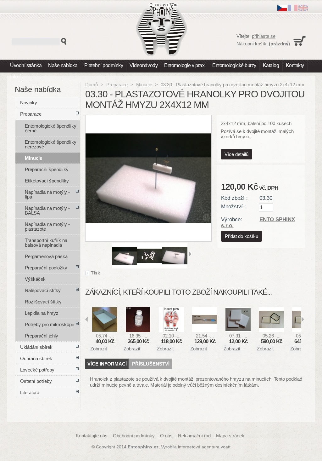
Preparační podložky (46, 267)
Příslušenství (150, 363)
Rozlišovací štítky (43, 301)
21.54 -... (205, 335)
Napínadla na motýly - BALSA (47, 210)
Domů (91, 84)
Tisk (95, 273)
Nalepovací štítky (43, 290)
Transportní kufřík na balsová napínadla (46, 243)
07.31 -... (238, 335)
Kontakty (295, 65)
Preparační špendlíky (47, 169)
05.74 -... (105, 335)
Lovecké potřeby (37, 369)
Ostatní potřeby (36, 381)
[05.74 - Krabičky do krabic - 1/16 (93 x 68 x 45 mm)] (104, 330)
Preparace (117, 84)
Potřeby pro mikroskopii (49, 324)
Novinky (28, 102)
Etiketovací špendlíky (47, 180)
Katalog (271, 65)
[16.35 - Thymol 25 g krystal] (138, 330)
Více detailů (236, 154)
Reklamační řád (194, 435)
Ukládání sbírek (36, 347)
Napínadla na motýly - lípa (47, 194)
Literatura (29, 392)
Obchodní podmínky (134, 435)
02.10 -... (171, 335)
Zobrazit (98, 348)
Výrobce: (231, 219)
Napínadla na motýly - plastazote (47, 227)
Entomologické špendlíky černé (50, 128)
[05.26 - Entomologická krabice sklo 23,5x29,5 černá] (271, 330)
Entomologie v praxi (185, 65)
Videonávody (144, 65)
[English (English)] (303, 9)
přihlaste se (263, 36)
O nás (166, 435)
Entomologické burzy (234, 65)
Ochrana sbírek (36, 358)
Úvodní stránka (26, 65)
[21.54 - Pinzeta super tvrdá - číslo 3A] (204, 330)
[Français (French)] (292, 9)
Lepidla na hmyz (41, 313)
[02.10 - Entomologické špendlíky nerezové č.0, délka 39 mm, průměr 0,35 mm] (171, 330)
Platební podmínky (103, 65)
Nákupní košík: (263, 43)
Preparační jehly (41, 335)
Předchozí (109, 254)
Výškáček (35, 279)
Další (190, 254)
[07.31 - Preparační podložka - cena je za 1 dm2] (238, 330)
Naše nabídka (62, 65)
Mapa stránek (230, 435)
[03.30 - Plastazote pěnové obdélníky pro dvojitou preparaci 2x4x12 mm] (124, 266)
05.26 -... (271, 335)
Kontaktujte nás (92, 435)
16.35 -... (138, 335)
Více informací (107, 363)
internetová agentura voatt (204, 447)
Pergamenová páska (46, 256)
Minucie (144, 84)
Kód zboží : (234, 198)
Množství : (233, 206)
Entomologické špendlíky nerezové (50, 144)
